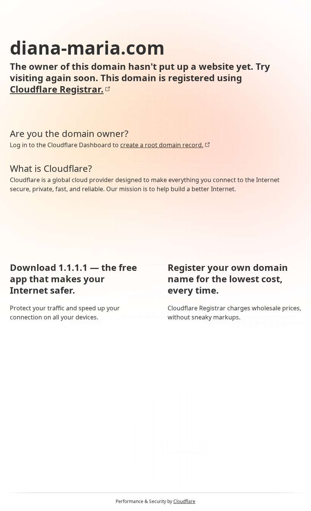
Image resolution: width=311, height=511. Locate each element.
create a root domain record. (161, 145)
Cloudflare (184, 501)
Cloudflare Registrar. (57, 89)
